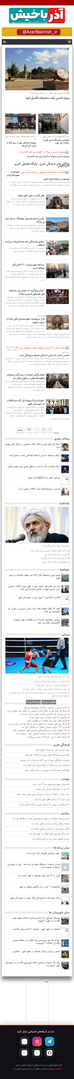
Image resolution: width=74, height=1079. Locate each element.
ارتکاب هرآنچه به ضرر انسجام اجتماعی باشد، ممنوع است (34, 455)
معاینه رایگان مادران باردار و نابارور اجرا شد (50, 823)
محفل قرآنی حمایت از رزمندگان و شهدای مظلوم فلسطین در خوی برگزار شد (26, 376)
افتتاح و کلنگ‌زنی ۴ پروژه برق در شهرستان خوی (39, 597)
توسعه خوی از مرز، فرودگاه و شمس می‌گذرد (47, 737)
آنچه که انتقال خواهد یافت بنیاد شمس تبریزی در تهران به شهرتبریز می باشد (34, 610)
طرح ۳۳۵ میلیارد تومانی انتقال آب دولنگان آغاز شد (44, 727)
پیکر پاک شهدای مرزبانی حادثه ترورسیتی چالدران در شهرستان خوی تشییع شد (32, 964)
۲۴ (28, 430)
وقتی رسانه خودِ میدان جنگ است (55, 545)
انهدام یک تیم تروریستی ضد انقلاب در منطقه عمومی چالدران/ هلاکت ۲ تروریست (36, 942)
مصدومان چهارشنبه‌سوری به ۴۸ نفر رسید (51, 784)
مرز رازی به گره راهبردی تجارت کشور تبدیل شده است (43, 714)
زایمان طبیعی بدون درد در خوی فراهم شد (50, 839)
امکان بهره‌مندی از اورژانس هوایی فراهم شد (49, 828)
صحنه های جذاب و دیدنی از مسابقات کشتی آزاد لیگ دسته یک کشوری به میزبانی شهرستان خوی (39, 694)
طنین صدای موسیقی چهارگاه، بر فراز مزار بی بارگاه (25, 220)
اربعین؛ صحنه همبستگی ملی (56, 554)
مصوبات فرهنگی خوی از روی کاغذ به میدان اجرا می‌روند (44, 760)
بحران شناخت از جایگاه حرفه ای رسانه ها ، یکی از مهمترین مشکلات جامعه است (33, 866)
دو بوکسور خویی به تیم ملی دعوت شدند (52, 685)
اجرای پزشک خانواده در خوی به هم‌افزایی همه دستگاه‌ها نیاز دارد (40, 818)
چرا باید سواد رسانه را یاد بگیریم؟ (54, 558)
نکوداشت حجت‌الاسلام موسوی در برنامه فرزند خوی (46, 770)
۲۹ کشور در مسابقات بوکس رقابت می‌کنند (51, 681)
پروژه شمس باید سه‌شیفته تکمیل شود (52, 750)
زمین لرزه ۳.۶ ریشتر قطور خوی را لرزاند (51, 799)
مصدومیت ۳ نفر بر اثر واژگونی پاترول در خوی (39, 886)
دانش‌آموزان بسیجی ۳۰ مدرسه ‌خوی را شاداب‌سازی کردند (44, 804)
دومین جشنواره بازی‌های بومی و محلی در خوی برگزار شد (45, 689)
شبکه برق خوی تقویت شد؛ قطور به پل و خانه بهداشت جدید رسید (37, 724)
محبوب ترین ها (49, 702)
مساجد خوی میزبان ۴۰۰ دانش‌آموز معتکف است (28, 266)
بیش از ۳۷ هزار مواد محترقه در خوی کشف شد (39, 875)
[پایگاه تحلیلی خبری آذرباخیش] (37, 16)
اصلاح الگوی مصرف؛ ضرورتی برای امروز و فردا (49, 550)
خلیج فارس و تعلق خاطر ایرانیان (54, 562)
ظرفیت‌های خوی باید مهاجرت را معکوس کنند (47, 720)
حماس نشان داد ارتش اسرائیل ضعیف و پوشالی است (44, 355)
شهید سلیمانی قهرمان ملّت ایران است (43, 853)
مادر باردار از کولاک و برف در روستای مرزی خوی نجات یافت (42, 794)
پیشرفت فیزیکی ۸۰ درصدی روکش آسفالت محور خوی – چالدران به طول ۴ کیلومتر (35, 919)
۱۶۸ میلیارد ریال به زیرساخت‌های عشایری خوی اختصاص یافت (40, 730)
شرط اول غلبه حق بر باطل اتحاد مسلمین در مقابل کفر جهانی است (32, 446)
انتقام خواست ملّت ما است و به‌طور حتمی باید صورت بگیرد (34, 466)
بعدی (20, 430)
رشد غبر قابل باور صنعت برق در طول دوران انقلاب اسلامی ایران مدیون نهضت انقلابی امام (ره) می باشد (34, 588)
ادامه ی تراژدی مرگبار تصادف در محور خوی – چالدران (36, 951)
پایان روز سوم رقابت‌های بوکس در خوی (53, 676)
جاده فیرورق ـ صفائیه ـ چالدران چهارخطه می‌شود (45, 707)
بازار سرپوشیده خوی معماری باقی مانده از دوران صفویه (25, 320)
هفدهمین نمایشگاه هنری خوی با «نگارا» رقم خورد (47, 755)
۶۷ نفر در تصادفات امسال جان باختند (52, 789)
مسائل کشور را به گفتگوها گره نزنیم (44, 477)
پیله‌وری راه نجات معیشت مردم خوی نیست (48, 717)
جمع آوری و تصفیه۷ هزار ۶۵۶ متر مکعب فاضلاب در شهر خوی (34, 577)
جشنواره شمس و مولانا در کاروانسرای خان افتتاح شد (46, 765)
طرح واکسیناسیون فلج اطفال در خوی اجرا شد (49, 833)
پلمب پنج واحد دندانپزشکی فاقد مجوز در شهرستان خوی (35, 898)
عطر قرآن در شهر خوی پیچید (31, 195)
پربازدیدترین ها (33, 702)
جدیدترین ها (63, 702)
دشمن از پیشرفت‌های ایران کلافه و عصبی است (39, 489)
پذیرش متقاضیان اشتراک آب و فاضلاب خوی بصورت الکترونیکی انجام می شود (37, 621)
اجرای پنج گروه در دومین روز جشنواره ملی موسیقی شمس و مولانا (27, 292)
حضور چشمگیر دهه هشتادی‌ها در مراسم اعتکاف (25, 243)
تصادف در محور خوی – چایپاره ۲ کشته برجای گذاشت (36, 929)
